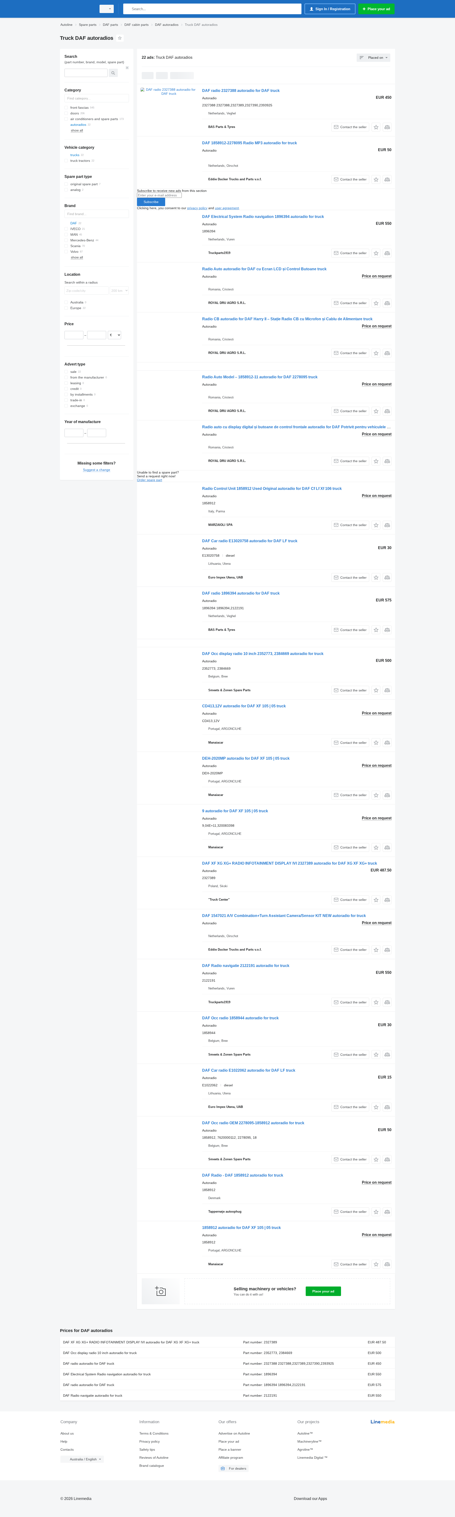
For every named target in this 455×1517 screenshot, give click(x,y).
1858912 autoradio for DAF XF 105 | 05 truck (241, 1228)
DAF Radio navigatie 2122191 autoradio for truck (245, 966)
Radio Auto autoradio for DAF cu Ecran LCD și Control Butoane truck (264, 269)
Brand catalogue (151, 1465)
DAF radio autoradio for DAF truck (88, 1363)
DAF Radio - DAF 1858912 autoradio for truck (242, 1175)
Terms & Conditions (153, 1433)
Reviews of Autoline (153, 1457)
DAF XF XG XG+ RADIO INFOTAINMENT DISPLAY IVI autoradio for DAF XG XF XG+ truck (131, 1342)
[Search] (128, 9)
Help (63, 1441)
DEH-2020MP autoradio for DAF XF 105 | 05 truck (246, 758)
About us (67, 1433)
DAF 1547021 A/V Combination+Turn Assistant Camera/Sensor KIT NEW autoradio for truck (284, 916)
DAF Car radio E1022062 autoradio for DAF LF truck (248, 1070)
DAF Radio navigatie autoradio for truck (92, 1395)
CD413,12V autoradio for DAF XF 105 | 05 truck (244, 706)
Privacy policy (149, 1441)
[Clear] (127, 67)
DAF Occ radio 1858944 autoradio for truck (240, 1018)
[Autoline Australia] (77, 9)
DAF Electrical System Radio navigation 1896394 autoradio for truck (263, 217)
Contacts (67, 1449)
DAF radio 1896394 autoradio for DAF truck (241, 593)
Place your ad (323, 1291)
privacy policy (197, 208)
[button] (376, 127)
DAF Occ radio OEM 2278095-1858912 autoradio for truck (253, 1123)
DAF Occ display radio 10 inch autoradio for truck (100, 1353)
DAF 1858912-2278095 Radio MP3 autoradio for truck (249, 143)
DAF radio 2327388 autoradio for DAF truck (241, 91)
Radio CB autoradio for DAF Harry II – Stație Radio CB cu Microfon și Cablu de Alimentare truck (287, 319)
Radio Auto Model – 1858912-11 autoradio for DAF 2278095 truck (260, 377)
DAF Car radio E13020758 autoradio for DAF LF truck (249, 541)
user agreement (227, 208)
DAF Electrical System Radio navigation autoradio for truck (107, 1374)
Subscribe (151, 202)
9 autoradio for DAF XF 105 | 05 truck (235, 811)
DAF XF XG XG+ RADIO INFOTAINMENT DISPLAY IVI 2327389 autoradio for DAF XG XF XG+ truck (289, 863)
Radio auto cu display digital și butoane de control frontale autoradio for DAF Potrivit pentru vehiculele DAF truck (303, 427)
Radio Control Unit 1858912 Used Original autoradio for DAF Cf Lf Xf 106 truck (272, 489)
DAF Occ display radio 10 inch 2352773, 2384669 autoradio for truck (262, 654)
